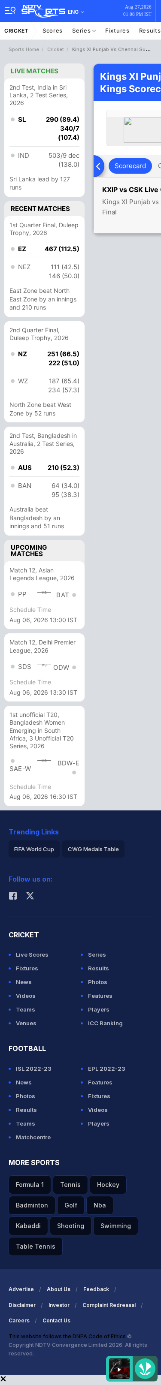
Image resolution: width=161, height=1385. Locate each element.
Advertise (21, 1289)
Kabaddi (28, 1225)
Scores (53, 30)
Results (98, 968)
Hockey (108, 1184)
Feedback (96, 1289)
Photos (97, 982)
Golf (70, 1205)
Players (98, 1009)
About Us (58, 1289)
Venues (26, 1023)
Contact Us (56, 1320)
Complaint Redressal (109, 1305)
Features (100, 995)
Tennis (70, 1184)
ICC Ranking (105, 1023)
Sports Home (24, 49)
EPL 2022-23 (106, 1068)
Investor (59, 1305)
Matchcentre (33, 1137)
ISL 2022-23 (34, 1068)
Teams (25, 1009)
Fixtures (117, 30)
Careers (19, 1320)
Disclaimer (22, 1305)
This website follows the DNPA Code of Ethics (68, 1336)
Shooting (70, 1225)
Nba (100, 1205)
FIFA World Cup (34, 849)
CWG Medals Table (93, 849)
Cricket (16, 30)
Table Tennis (35, 1246)
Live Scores (32, 954)
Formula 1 (30, 1184)
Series (82, 30)
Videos (26, 995)
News (24, 982)
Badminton (32, 1205)
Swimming (115, 1225)
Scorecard (130, 166)
